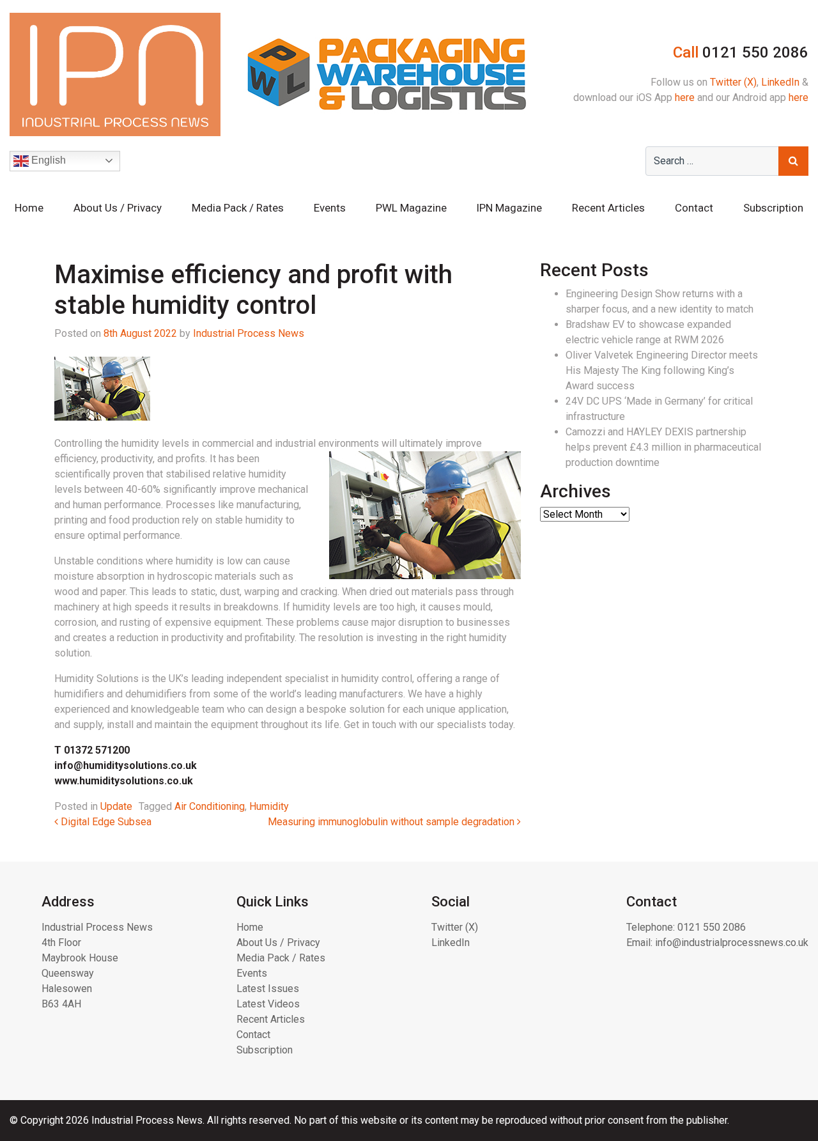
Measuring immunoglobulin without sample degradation (392, 822)
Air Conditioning (209, 806)
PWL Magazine (411, 207)
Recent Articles (608, 207)
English (47, 160)
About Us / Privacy (117, 207)
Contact (694, 207)
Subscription (773, 207)
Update (116, 806)
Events (330, 207)
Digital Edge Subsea (104, 822)
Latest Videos (268, 1004)
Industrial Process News (248, 333)
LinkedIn (780, 82)
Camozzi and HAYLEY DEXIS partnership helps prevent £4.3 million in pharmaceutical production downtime (663, 447)
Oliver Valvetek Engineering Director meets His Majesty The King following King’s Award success (662, 370)
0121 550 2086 (711, 927)
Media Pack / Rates (238, 207)
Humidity (269, 806)
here (685, 97)
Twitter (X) (733, 82)
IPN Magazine (509, 207)
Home (29, 207)
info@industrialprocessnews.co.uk (731, 942)
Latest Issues (267, 988)
